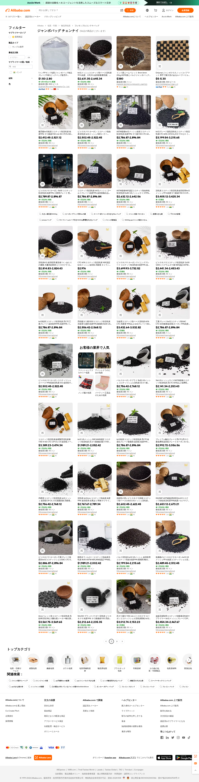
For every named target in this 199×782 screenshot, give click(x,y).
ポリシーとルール (51, 731)
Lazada (99, 770)
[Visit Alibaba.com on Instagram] (178, 737)
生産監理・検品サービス (54, 726)
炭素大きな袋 (158, 214)
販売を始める (166, 711)
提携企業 (164, 726)
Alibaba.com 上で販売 (169, 706)
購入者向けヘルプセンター (133, 706)
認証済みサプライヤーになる (172, 721)
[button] (121, 10)
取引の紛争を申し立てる (132, 716)
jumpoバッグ (46, 220)
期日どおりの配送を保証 (54, 716)
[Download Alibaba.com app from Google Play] (184, 757)
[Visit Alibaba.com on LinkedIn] (167, 737)
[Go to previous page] (106, 641)
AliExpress (61, 770)
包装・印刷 (52, 26)
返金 (123, 721)
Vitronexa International (87, 86)
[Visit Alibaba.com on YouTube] (183, 737)
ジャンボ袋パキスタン (137, 214)
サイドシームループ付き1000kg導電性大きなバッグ (78, 220)
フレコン (185, 687)
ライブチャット (128, 711)
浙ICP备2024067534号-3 (168, 778)
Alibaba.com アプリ (127, 758)
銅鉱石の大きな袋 (136, 681)
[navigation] (20, 334)
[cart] (156, 11)
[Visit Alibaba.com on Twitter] (172, 737)
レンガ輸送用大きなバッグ (112, 681)
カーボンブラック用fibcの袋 (75, 214)
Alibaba (40, 26)
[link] (195, 756)
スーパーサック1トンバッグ (161, 681)
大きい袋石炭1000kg (49, 214)
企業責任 (9, 716)
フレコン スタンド (128, 687)
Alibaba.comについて (14, 700)
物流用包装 (66, 26)
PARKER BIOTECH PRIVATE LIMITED (132, 84)
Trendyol (128, 770)
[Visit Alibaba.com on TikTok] (189, 737)
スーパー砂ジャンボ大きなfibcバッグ (107, 214)
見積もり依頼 (88, 711)
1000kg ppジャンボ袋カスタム (136, 220)
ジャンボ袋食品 (111, 220)
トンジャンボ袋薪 (37, 687)
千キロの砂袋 (175, 214)
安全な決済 (49, 706)
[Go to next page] (122, 641)
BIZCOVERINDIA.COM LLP (167, 84)
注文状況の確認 (167, 716)
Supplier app (110, 758)
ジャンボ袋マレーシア (20, 681)
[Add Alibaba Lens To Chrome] (43, 757)
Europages (138, 770)
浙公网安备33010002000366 (143, 778)
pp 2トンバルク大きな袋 (86, 681)
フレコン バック (168, 687)
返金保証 (48, 711)
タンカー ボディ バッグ (105, 687)
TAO (120, 770)
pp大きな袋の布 (17, 687)
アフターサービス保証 (53, 721)
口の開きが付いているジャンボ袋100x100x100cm (70, 687)
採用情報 (9, 721)
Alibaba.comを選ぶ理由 (15, 706)
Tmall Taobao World (86, 770)
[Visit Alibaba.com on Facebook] (162, 737)
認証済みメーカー (90, 706)
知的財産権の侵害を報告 (132, 726)
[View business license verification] (124, 778)
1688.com (72, 770)
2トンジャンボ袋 (42, 681)
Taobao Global (111, 770)
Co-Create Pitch (12, 711)
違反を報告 (126, 731)
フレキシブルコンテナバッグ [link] (87, 26)
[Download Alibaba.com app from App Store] (164, 757)
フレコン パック (149, 687)
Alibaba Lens (11, 758)
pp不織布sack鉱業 (62, 681)
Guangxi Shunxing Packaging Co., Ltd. (54, 86)
